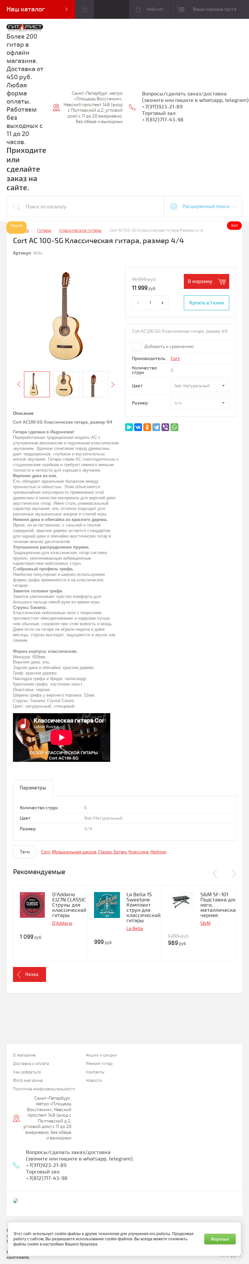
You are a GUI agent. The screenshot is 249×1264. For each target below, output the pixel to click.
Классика (138, 852)
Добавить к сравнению (168, 346)
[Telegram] (156, 427)
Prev (19, 384)
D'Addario (62, 923)
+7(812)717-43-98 (163, 120)
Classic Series (112, 852)
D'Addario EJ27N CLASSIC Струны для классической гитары (69, 905)
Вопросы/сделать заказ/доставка (184, 94)
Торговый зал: (159, 113)
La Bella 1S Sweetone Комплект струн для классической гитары (143, 907)
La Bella (134, 928)
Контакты (95, 1072)
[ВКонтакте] (138, 427)
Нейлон (158, 852)
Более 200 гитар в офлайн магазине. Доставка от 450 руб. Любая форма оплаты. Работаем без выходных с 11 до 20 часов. (24, 89)
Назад (31, 974)
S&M (205, 923)
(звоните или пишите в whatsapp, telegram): (80, 1159)
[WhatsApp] (174, 427)
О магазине (24, 1055)
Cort (175, 358)
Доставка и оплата (31, 1064)
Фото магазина (28, 1081)
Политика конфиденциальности (44, 1089)
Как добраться (27, 1072)
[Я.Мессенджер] (129, 427)
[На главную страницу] (24, 27)
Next (113, 384)
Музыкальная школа (74, 852)
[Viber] (165, 427)
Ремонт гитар (99, 1064)
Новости (94, 1081)
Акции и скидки (101, 1055)
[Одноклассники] (147, 427)
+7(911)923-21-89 (162, 107)
